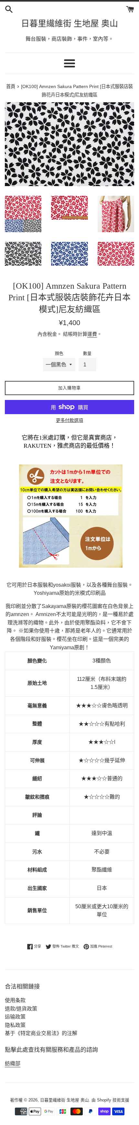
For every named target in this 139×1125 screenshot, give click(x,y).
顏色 (59, 353)
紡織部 (12, 1063)
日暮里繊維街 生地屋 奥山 (69, 23)
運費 (92, 334)
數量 (87, 353)
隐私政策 (15, 1025)
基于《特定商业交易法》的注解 (41, 1033)
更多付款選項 (69, 420)
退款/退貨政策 (21, 1008)
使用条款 (15, 1000)
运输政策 (15, 1017)
